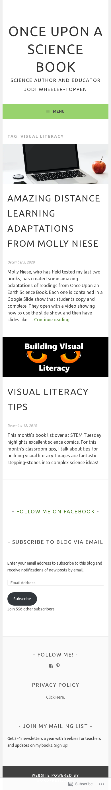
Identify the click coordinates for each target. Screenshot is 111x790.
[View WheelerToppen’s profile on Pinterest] (58, 665)
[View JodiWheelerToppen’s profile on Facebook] (51, 665)
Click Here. (55, 697)
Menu (59, 111)
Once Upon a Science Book (55, 49)
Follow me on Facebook (55, 511)
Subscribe (22, 598)
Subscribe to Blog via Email (57, 542)
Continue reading (51, 319)
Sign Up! (61, 745)
